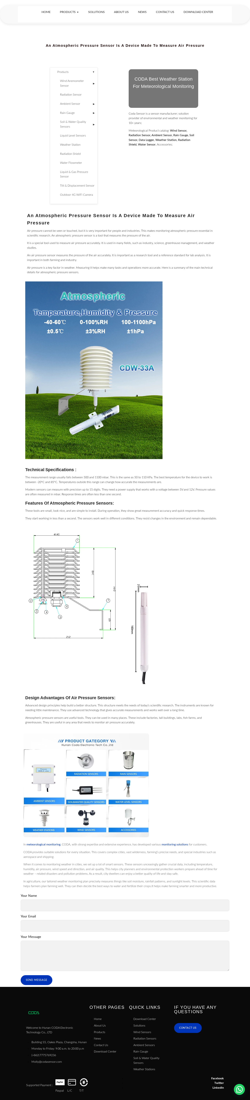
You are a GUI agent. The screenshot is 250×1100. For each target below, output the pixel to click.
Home (46, 12)
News (142, 12)
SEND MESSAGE (36, 980)
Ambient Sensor (77, 103)
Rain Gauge (77, 112)
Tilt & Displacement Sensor (77, 185)
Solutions (96, 12)
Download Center (198, 12)
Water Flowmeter (71, 162)
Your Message (31, 937)
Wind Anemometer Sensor (77, 83)
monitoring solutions (175, 844)
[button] (239, 1089)
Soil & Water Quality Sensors (77, 124)
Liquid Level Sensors (73, 135)
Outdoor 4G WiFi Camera (76, 194)
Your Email (28, 916)
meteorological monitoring (43, 844)
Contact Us (165, 12)
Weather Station (70, 144)
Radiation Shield (70, 153)
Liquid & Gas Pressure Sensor (74, 174)
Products (69, 12)
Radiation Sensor (71, 94)
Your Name (29, 896)
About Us (121, 12)
